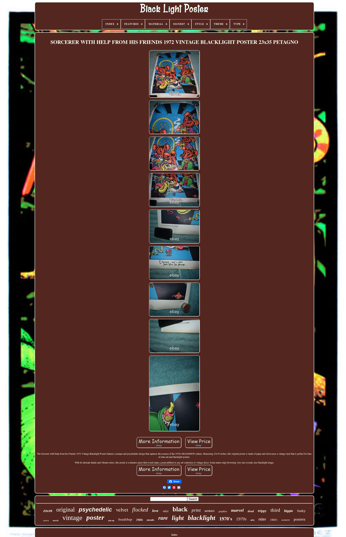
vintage (72, 517)
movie (55, 520)
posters (299, 519)
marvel (237, 510)
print (196, 510)
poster (95, 517)
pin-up (111, 520)
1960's (273, 519)
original (65, 509)
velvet (122, 509)
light (178, 517)
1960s (139, 519)
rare (163, 518)
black (180, 509)
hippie (288, 511)
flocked (140, 510)
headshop (125, 519)
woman (210, 511)
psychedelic (95, 509)
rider (262, 519)
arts (252, 520)
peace (46, 520)
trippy (262, 511)
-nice (165, 511)
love (155, 511)
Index (174, 534)
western (285, 519)
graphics (223, 511)
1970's (225, 518)
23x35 (47, 511)
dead (251, 511)
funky (301, 511)
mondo (150, 519)
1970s (241, 519)
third (275, 510)
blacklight (201, 517)
